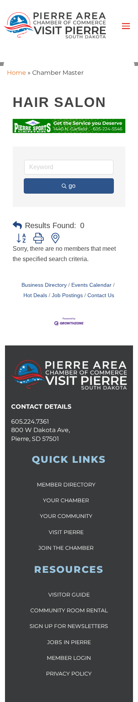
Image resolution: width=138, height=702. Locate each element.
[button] (17, 225)
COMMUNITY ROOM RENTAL (69, 610)
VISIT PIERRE (66, 532)
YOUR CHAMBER (66, 500)
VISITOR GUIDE (69, 594)
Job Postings (67, 295)
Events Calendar (91, 285)
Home (16, 72)
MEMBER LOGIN (69, 657)
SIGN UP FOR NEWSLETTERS (69, 626)
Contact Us (100, 295)
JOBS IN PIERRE (69, 642)
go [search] (72, 185)
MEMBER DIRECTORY (66, 484)
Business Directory (44, 285)
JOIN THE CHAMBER (66, 547)
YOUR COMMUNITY (66, 516)
